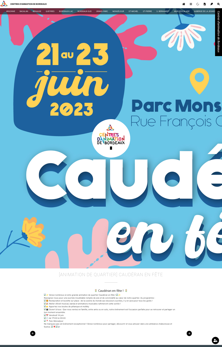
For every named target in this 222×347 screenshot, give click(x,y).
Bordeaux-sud (85, 11)
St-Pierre (147, 11)
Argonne (10, 11)
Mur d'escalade (181, 11)
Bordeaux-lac (66, 11)
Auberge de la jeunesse (206, 11)
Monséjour (118, 11)
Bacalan (24, 11)
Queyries (50, 11)
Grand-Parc (102, 11)
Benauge (37, 11)
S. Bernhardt (162, 11)
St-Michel (133, 11)
